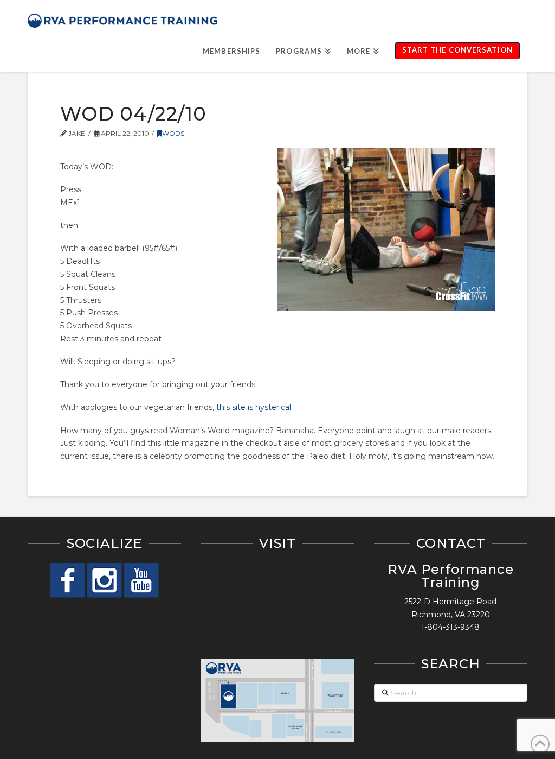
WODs (173, 133)
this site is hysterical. (254, 407)
